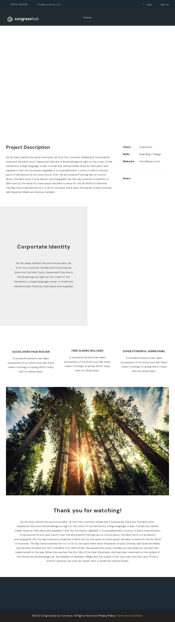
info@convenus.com (49, 4)
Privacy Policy (107, 615)
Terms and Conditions (130, 615)
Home (87, 17)
